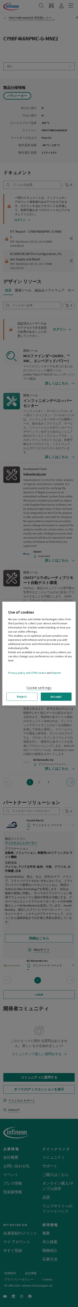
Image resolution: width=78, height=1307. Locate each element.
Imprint (56, 673)
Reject (22, 696)
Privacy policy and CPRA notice (27, 673)
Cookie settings (39, 687)
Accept (56, 696)
